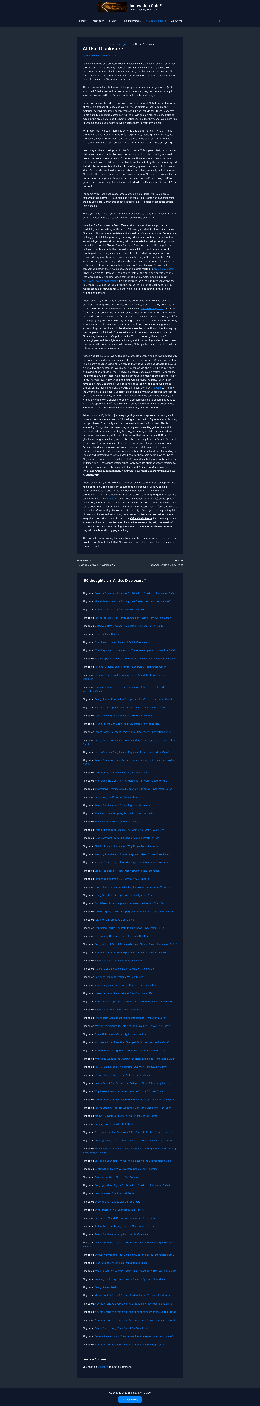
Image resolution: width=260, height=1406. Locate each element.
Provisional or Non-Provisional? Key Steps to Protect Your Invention (133, 1132)
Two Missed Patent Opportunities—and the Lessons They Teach (130, 903)
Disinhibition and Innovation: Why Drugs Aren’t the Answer (127, 846)
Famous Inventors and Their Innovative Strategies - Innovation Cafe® (133, 1336)
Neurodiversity (132, 20)
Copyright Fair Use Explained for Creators (118, 1201)
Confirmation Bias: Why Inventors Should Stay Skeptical (126, 1168)
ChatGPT (156, 387)
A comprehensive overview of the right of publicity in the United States (135, 1311)
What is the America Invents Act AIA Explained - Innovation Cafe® (132, 1025)
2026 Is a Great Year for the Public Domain (119, 609)
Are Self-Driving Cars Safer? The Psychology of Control (126, 1115)
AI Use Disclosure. (156, 20)
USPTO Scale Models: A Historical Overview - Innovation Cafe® (130, 1066)
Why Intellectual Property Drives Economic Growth (123, 813)
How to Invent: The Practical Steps (114, 1193)
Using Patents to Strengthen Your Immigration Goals (124, 895)
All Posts (83, 20)
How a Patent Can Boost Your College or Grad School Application (132, 1083)
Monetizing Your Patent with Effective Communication (125, 985)
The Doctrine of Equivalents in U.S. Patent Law (121, 772)
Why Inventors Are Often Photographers (117, 821)
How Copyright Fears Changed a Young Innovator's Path (126, 837)
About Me (176, 20)
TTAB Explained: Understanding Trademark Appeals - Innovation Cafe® (135, 650)
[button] (118, 21)
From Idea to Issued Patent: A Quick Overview (120, 642)
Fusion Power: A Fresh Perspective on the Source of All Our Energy (132, 952)
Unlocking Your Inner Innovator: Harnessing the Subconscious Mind (132, 1160)
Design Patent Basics (106, 1287)
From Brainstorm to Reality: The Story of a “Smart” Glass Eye (129, 829)
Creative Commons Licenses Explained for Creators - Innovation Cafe (134, 593)
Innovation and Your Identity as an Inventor (119, 960)
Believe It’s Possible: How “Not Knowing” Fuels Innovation (127, 870)
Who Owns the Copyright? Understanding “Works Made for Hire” (131, 780)
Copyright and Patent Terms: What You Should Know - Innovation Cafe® (135, 944)
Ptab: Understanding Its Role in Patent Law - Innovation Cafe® (130, 1050)
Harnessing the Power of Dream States (116, 797)
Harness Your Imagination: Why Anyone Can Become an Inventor (131, 862)
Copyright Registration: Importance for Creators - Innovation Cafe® (133, 1140)
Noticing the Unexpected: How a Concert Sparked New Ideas (129, 1279)
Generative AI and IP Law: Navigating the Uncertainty (124, 1217)
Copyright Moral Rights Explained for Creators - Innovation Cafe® (132, 1185)
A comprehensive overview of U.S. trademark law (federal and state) (133, 1303)
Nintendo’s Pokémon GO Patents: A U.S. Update (121, 878)
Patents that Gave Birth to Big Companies (118, 1177)
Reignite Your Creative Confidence (114, 919)
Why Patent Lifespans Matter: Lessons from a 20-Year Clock (128, 1091)
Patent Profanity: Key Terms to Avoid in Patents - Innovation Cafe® (132, 617)
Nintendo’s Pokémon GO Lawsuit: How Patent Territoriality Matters (132, 1295)
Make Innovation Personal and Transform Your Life (123, 993)
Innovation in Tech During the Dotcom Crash (119, 1009)
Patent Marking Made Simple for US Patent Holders (123, 715)
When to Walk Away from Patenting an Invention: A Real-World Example (135, 1270)
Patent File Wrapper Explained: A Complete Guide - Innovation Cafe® (133, 1001)
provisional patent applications (100, 280)
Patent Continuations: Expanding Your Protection (122, 805)
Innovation (98, 20)
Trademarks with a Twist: (108, 634)
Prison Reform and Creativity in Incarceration (120, 1034)
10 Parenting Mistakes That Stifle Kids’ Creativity (122, 1075)
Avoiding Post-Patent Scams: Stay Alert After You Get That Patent (132, 854)
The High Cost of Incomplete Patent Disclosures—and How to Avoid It (134, 1099)
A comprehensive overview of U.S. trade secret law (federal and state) (134, 1320)
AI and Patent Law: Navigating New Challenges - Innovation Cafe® (132, 601)
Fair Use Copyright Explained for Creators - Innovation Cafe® (129, 707)
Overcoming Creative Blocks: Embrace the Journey (123, 936)
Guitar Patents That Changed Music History (119, 1209)
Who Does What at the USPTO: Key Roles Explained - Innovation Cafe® (135, 1058)
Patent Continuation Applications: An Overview (121, 1234)
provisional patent (164, 268)
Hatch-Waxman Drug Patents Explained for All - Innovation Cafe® (131, 752)
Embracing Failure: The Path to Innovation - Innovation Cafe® (129, 927)
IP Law (113, 20)
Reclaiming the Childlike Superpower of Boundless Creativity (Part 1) (133, 911)
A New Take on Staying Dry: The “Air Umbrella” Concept (126, 1226)
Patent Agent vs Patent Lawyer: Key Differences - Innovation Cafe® (132, 731)
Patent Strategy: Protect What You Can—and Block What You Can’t (132, 1107)
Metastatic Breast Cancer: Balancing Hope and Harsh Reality (128, 625)
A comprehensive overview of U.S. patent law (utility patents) (129, 1344)
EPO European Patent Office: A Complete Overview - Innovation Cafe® (134, 658)
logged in (103, 1366)
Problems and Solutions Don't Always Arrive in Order (124, 968)
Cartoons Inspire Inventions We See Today (118, 976)
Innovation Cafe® (146, 5)
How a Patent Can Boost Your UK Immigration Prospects (126, 723)
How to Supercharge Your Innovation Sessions (120, 1262)
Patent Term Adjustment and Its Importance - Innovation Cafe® (130, 1017)
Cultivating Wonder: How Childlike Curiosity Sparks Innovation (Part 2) (134, 1254)
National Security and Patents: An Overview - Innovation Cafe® (130, 666)
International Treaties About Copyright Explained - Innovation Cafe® (133, 788)
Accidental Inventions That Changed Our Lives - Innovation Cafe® (131, 1042)
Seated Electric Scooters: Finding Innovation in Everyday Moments (132, 887)
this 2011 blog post (152, 308)
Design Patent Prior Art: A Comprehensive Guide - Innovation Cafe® (133, 699)
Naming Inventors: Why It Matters (113, 1124)
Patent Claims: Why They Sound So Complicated (122, 1328)
